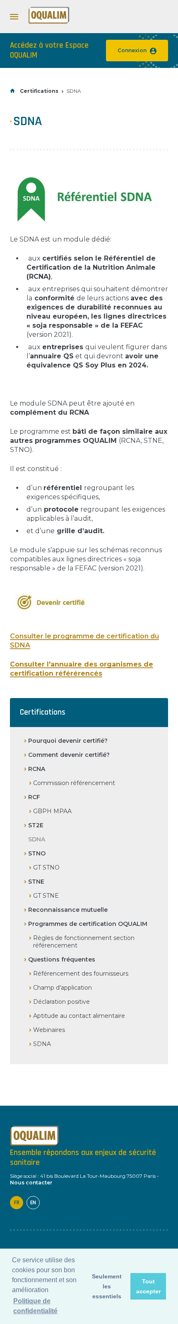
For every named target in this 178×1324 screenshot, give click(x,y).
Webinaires (49, 1030)
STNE (36, 881)
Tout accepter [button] (148, 1286)
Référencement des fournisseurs (80, 973)
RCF (34, 797)
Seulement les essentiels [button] (107, 1286)
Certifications (39, 91)
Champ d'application (62, 987)
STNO (37, 853)
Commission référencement (74, 783)
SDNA (42, 1044)
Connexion (132, 50)
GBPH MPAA (52, 811)
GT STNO (46, 867)
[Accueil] (49, 22)
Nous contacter (31, 1182)
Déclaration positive (61, 1001)
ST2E (35, 825)
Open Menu (14, 16)
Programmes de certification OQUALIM (87, 924)
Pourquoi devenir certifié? (68, 740)
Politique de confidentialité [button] (35, 1305)
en (33, 1202)
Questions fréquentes (61, 959)
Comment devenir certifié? (69, 755)
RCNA (36, 769)
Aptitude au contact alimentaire (79, 1016)
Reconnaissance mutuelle (68, 909)
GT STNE (46, 895)
